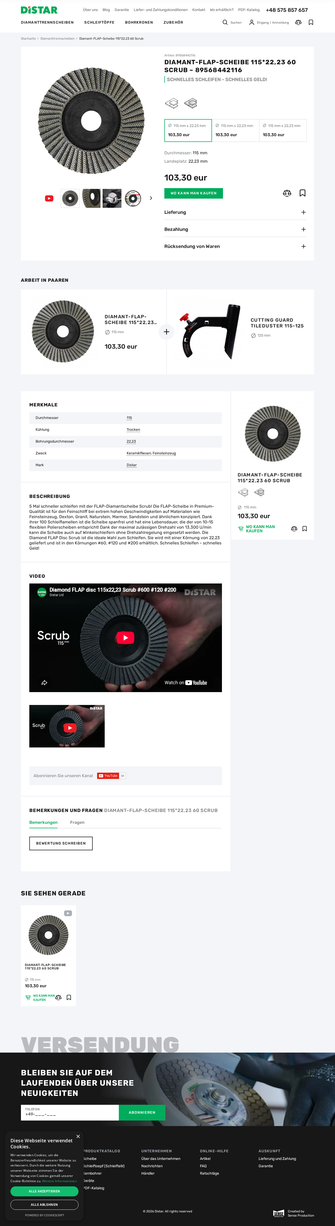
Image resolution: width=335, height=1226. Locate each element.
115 (129, 418)
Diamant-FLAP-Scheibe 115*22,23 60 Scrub (270, 478)
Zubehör (173, 22)
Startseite (28, 38)
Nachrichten (152, 1166)
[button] (151, 198)
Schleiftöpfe (99, 22)
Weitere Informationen (59, 1181)
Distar (132, 465)
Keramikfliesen (139, 453)
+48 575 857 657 (287, 10)
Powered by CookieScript (44, 1215)
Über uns (90, 10)
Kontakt (198, 10)
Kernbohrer (92, 1173)
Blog (106, 10)
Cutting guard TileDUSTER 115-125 (277, 323)
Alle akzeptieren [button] (44, 1191)
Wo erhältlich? (221, 10)
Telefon (32, 1109)
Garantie (122, 10)
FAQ (203, 1166)
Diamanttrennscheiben (47, 22)
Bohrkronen (139, 22)
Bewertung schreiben (61, 843)
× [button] (78, 1137)
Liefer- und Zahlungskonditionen (161, 10)
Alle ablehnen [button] (44, 1204)
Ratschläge (209, 1173)
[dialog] (44, 1176)
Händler (147, 1173)
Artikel (205, 1158)
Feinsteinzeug (164, 453)
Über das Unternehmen (160, 1158)
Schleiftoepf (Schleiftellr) (104, 1166)
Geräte (88, 1181)
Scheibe (90, 1158)
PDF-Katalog (249, 10)
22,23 (131, 441)
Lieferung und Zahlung (277, 1158)
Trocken (133, 430)
